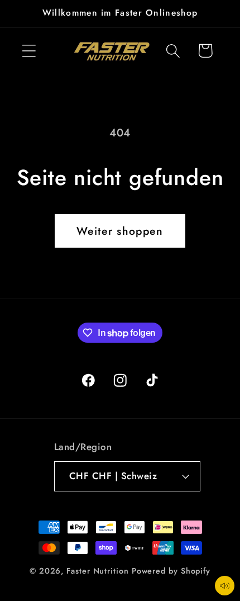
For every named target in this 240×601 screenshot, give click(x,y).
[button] (29, 51)
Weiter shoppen (119, 231)
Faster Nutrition (97, 570)
